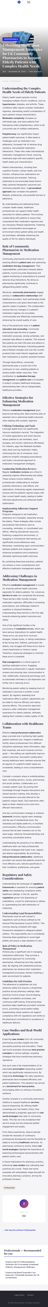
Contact (30, 1295)
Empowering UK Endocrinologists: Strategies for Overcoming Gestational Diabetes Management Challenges (22, 1264)
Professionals (11, 39)
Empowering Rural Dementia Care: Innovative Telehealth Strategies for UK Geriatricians (22, 1275)
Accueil (5, 81)
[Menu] (28, 2)
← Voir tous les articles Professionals (19, 1230)
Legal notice (19, 1295)
